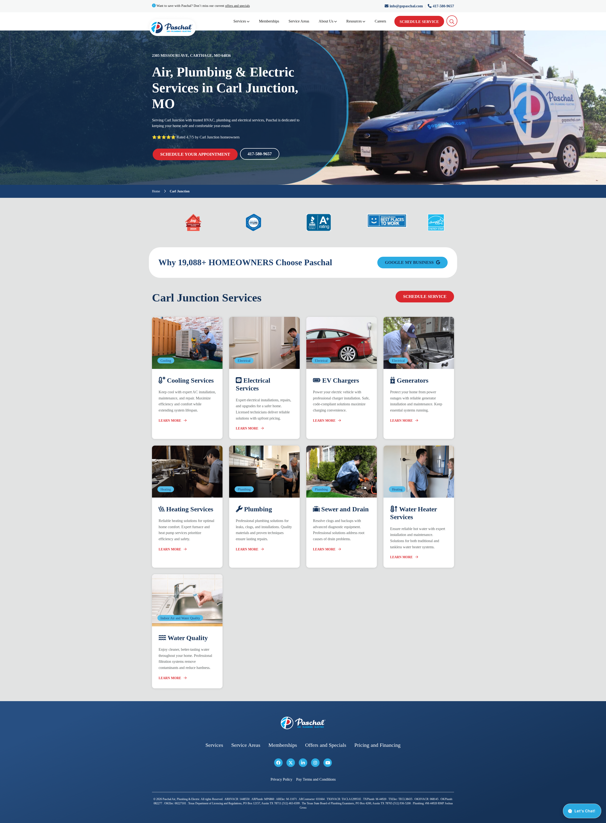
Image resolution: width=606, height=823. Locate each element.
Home (156, 191)
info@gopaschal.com (407, 6)
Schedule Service (419, 22)
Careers (380, 21)
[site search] (452, 21)
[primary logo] (172, 28)
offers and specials (237, 6)
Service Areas (299, 21)
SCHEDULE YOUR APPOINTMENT (195, 154)
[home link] (303, 723)
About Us (326, 21)
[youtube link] (327, 762)
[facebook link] (278, 762)
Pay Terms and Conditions (316, 779)
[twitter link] (290, 762)
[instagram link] (315, 762)
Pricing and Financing (377, 745)
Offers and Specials (325, 745)
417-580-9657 (443, 6)
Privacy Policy (281, 779)
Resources (354, 21)
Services (239, 21)
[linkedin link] (303, 762)
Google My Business (410, 262)
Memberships (269, 21)
